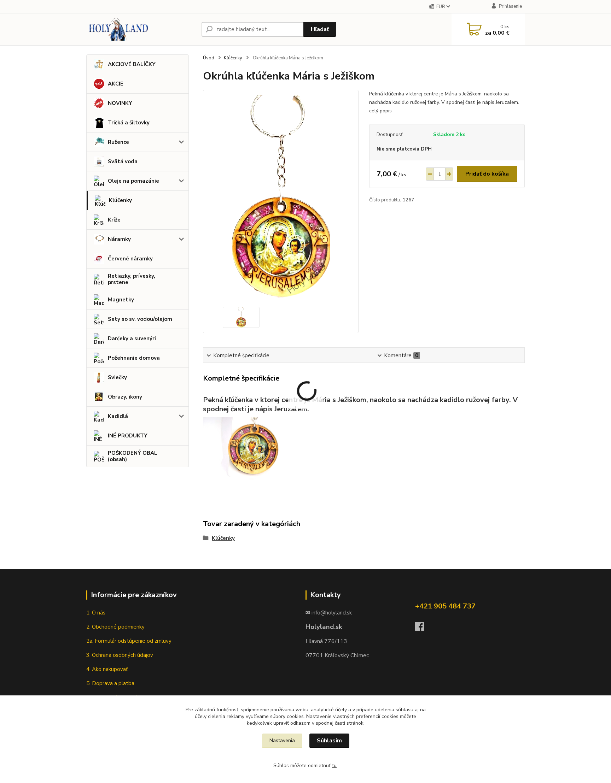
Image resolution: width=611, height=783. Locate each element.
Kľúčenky (120, 200)
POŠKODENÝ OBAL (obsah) (132, 456)
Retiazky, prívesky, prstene (131, 279)
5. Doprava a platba (110, 683)
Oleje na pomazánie (133, 180)
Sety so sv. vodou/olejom (140, 319)
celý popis (380, 110)
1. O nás (95, 612)
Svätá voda (123, 161)
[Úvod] (141, 29)
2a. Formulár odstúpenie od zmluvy (130, 640)
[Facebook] (423, 628)
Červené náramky (130, 258)
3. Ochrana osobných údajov (119, 655)
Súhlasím (329, 740)
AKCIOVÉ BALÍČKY (132, 64)
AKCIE (115, 83)
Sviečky (117, 377)
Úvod (208, 58)
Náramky (119, 239)
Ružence (118, 142)
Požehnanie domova (134, 357)
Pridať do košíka (487, 174)
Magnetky (121, 299)
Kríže (114, 219)
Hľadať (320, 29)
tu (334, 765)
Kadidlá (118, 416)
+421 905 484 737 (445, 606)
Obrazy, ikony (125, 396)
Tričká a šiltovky (129, 122)
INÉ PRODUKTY (127, 435)
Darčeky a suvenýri (132, 338)
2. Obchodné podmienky (115, 626)
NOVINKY (120, 103)
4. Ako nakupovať (107, 669)
